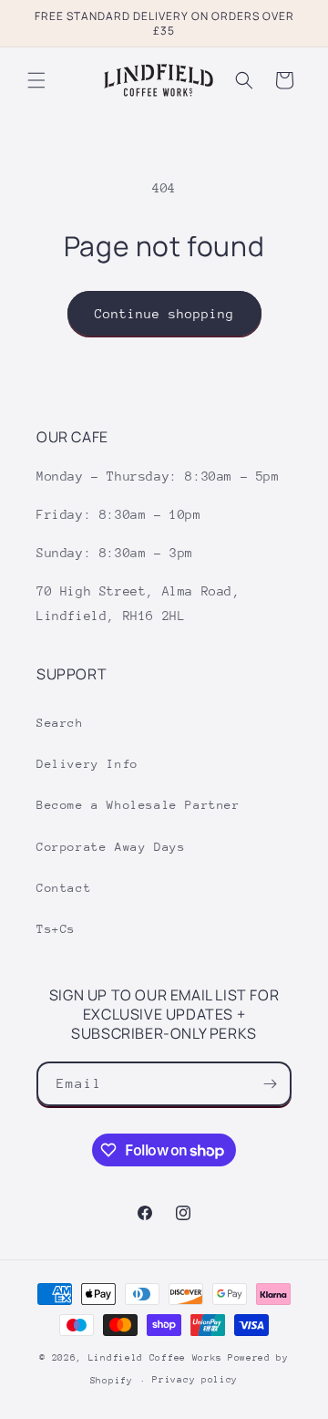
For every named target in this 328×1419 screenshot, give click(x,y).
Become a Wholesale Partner (138, 805)
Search (60, 723)
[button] (36, 80)
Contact (63, 888)
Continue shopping (164, 313)
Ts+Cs (56, 929)
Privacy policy (195, 1379)
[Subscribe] (270, 1084)
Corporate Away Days (110, 847)
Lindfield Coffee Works (155, 1357)
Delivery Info (87, 764)
